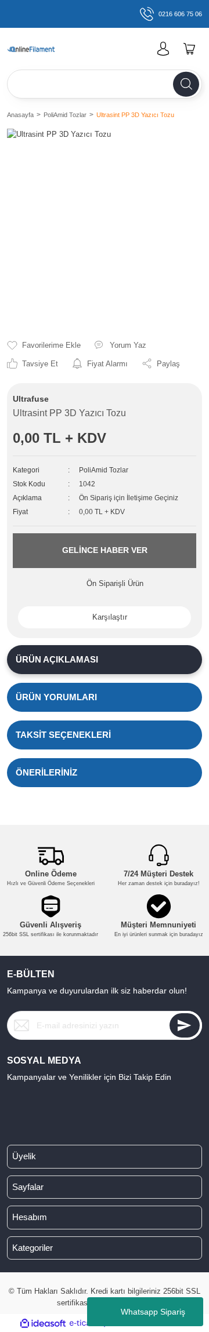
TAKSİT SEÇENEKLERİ (63, 735)
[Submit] (184, 1025)
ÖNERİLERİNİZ (46, 772)
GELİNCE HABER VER (104, 550)
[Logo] (37, 48)
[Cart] (189, 48)
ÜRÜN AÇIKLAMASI (57, 659)
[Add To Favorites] (44, 345)
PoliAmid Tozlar (103, 470)
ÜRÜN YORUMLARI (56, 697)
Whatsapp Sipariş (153, 1311)
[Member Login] (163, 48)
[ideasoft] (43, 1323)
